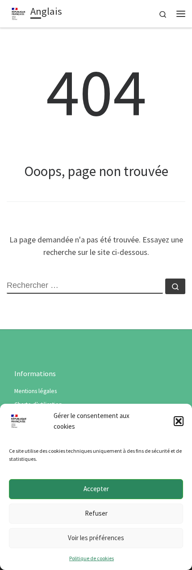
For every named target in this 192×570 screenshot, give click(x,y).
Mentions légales (35, 391)
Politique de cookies (91, 558)
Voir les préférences (96, 537)
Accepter (96, 488)
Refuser (96, 513)
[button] (178, 421)
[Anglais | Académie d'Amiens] (19, 12)
